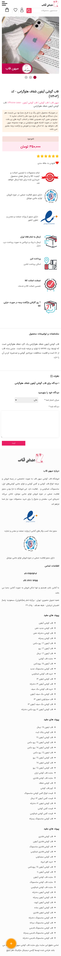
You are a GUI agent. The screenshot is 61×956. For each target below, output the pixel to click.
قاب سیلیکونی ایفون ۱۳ (43, 699)
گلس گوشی (32, 483)
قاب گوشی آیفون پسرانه (43, 897)
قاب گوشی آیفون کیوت (43, 902)
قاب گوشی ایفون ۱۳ (44, 679)
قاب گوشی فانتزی (45, 836)
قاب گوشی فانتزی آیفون (43, 841)
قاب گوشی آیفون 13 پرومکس (40, 867)
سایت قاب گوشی (46, 658)
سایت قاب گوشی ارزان (43, 773)
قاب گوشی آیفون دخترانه (42, 892)
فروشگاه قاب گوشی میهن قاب (46, 478)
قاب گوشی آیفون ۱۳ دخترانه (41, 684)
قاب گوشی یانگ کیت (44, 732)
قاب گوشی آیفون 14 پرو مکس (40, 747)
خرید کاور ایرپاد (47, 861)
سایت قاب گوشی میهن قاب (23, 945)
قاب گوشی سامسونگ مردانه (41, 922)
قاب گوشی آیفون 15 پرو (43, 757)
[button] (34, 77)
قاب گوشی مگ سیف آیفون (41, 694)
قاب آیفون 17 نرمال (45, 653)
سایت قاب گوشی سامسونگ (41, 882)
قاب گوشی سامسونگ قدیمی (41, 928)
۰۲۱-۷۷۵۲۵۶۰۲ (30, 573)
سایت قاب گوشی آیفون (43, 877)
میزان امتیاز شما (51, 400)
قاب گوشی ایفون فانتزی (43, 912)
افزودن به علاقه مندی (46, 163)
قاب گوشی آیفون (46, 623)
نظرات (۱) (54, 376)
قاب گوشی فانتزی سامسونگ (41, 846)
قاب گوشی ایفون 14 (44, 762)
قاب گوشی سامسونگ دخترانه (41, 917)
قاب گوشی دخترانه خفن (43, 633)
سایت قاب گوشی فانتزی (43, 778)
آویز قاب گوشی (47, 788)
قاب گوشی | (42, 102)
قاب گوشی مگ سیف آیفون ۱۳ (40, 704)
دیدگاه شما (54, 406)
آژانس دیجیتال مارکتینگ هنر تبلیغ (20, 950)
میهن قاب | (53, 102)
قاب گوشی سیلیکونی (44, 856)
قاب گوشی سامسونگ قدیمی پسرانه (38, 933)
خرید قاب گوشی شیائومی (42, 673)
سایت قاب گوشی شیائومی (42, 887)
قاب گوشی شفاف (46, 783)
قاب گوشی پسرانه (45, 638)
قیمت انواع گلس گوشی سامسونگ (38, 793)
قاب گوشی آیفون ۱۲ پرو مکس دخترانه (37, 709)
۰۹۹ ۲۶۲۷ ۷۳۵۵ (30, 580)
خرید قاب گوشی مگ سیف (42, 689)
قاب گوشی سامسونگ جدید (41, 668)
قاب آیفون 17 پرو (45, 648)
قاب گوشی (44, 483)
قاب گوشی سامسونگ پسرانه (41, 818)
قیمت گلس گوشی (45, 808)
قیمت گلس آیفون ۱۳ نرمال (41, 798)
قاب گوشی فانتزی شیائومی (42, 851)
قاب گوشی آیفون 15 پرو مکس (40, 742)
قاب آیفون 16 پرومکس (43, 663)
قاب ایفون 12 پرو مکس (43, 752)
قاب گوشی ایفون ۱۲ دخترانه (41, 803)
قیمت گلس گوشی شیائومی (41, 813)
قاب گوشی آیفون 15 (44, 737)
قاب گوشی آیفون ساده (43, 907)
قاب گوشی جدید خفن (44, 628)
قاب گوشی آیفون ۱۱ (45, 872)
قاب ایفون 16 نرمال (45, 727)
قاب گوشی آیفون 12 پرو (43, 768)
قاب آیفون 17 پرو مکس (43, 643)
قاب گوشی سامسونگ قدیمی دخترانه (38, 938)
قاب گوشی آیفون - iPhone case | (22, 102)
